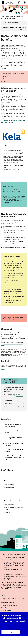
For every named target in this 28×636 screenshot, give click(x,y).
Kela (6, 481)
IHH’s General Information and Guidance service (12, 368)
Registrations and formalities (14, 16)
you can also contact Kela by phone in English (12, 344)
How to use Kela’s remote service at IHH (13, 73)
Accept (10, 632)
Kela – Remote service (11, 172)
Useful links (6, 81)
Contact (5, 76)
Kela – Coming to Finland (12, 169)
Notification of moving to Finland (14, 501)
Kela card (7, 512)
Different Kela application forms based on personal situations (14, 297)
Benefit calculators (10, 507)
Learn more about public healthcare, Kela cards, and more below (13, 121)
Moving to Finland (10, 491)
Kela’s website (19, 396)
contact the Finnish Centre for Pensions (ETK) (12, 201)
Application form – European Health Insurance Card (13, 301)
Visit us (3, 595)
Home (2, 16)
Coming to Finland (10, 487)
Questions (6, 78)
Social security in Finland (12, 484)
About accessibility (6, 610)
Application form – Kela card (13, 294)
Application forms (10, 504)
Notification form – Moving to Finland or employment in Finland (13, 290)
